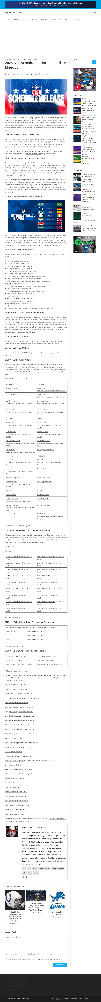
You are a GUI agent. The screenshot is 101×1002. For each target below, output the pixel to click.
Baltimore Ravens (11, 388)
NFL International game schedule (22, 235)
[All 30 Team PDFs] (42, 5)
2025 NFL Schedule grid (25, 369)
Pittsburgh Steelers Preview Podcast (21, 412)
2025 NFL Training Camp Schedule (16, 703)
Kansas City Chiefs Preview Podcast (21, 501)
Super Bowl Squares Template (15, 778)
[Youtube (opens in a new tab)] (95, 12)
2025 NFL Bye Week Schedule (46, 656)
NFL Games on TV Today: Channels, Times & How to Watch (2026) (89, 228)
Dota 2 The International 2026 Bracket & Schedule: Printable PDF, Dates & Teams (84, 217)
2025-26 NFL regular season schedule (34, 372)
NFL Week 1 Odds (11, 547)
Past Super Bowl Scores (12, 787)
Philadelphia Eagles (43, 441)
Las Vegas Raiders (12, 505)
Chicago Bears (41, 388)
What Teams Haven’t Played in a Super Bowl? (20, 769)
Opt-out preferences (72, 998)
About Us (54, 998)
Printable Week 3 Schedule (35, 639)
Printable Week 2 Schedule (35, 635)
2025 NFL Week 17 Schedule (46, 602)
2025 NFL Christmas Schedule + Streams (18, 379)
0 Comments (46, 74)
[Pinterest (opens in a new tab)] (92, 12)
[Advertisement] (50, 38)
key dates (22, 254)
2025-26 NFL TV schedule (34, 341)
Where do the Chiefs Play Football (16, 792)
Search (75, 59)
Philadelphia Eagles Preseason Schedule (22, 716)
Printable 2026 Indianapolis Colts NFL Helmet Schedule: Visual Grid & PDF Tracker (15, 916)
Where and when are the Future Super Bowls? (20, 774)
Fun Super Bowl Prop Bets (13, 752)
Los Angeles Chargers (13, 514)
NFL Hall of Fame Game (50, 139)
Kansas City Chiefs (12, 498)
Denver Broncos (11, 495)
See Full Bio (36, 864)
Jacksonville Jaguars (12, 478)
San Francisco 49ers (43, 505)
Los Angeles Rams (43, 498)
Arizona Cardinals (43, 495)
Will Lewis (11, 74)
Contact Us (62, 998)
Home (7, 59)
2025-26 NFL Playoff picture (30, 353)
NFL (11, 59)
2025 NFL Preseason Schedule (16, 656)
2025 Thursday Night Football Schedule (19, 664)
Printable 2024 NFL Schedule (14, 760)
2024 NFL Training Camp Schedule (16, 800)
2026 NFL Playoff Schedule (45, 660)
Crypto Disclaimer (57, 1000)
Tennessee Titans (11, 482)
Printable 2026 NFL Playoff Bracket (16, 689)
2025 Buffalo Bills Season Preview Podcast (19, 425)
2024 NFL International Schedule (16, 796)
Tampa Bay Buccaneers (44, 482)
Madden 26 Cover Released (14, 738)
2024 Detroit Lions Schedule (57, 913)
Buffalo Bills (10, 423)
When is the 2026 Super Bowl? (15, 685)
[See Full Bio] (42, 864)
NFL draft (10, 283)
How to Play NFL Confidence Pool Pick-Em (18, 694)
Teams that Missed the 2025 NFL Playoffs (18, 747)
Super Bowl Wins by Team (13, 783)
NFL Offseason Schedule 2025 (15, 698)
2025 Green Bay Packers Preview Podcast (50, 403)
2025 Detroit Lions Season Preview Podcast (51, 397)
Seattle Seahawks (42, 514)
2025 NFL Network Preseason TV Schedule (19, 707)
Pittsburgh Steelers (12, 410)
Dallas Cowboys (42, 423)
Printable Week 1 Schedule (35, 631)
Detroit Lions (41, 394)
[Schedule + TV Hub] (59, 5)
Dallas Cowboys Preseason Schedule (21, 712)
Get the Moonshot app (33, 154)
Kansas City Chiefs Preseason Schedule (21, 725)
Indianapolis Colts (12, 469)
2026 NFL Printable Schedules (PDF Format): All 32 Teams (88, 207)
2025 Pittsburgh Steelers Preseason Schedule (20, 734)
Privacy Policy (83, 998)
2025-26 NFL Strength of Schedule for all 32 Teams (21, 743)
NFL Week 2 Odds (11, 551)
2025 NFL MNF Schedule (14, 660)
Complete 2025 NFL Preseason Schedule (42, 627)
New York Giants (42, 432)
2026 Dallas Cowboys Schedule (15, 814)
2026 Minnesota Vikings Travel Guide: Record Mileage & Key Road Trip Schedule (36, 906)
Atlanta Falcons (42, 460)
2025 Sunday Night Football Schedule (49, 664)
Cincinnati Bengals (12, 394)
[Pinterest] (26, 877)
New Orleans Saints (43, 478)
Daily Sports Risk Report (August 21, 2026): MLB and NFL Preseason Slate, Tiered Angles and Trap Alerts (84, 140)
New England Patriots (13, 441)
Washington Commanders (45, 450)
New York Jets (10, 450)
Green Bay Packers (43, 401)
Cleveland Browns (12, 401)
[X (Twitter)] (23, 877)
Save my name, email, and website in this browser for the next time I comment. (34, 959)
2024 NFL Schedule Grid (13, 765)
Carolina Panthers (43, 469)
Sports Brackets (13, 12)
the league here (37, 542)
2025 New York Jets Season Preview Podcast (20, 452)
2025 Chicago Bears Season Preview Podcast (51, 390)
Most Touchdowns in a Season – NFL (17, 805)
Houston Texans (11, 460)
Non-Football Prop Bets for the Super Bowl (19, 756)
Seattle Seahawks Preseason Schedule (21, 720)
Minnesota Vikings (43, 410)
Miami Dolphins (11, 432)
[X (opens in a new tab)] (89, 12)
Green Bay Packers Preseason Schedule (22, 729)
